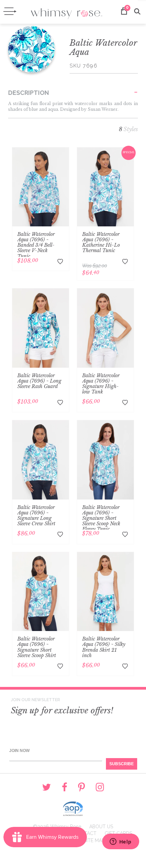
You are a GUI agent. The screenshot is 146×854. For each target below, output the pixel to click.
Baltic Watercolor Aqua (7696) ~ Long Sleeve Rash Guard (39, 380)
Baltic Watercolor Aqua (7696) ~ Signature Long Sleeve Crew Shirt (36, 515)
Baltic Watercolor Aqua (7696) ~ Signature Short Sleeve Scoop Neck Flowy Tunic (101, 518)
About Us (101, 826)
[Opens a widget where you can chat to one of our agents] (120, 842)
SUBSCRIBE (121, 763)
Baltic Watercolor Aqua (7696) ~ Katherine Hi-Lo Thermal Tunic (101, 242)
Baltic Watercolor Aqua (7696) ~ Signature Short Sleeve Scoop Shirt (36, 647)
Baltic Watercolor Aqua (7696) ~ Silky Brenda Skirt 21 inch (103, 647)
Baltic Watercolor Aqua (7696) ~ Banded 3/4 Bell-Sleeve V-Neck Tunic (36, 245)
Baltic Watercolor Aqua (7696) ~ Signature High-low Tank (101, 383)
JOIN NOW (19, 750)
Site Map (94, 840)
